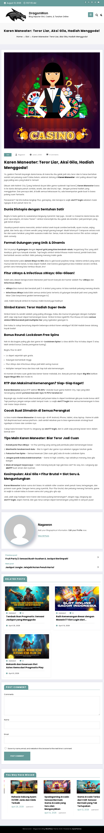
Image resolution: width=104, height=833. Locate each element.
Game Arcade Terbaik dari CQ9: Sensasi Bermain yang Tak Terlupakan (58, 801)
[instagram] (95, 2)
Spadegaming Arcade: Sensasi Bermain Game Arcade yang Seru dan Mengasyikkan (25, 802)
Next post (9, 564)
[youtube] (98, 2)
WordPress (49, 829)
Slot (7, 155)
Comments (9, 694)
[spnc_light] (101, 15)
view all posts (43, 536)
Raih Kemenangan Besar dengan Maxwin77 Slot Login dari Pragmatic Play (75, 618)
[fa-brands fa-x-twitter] (88, 2)
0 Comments (53, 155)
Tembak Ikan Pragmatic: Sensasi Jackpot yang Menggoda (25, 618)
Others (17, 783)
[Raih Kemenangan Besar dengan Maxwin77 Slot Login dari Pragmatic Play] (77, 598)
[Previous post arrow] (98, 557)
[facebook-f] (85, 2)
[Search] (96, 15)
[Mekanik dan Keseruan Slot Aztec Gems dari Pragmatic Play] (27, 646)
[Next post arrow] (98, 567)
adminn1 (12, 613)
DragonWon (38, 13)
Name (6, 720)
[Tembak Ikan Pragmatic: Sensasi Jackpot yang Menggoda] (27, 598)
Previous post (11, 555)
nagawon (21, 155)
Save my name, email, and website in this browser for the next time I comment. (40, 748)
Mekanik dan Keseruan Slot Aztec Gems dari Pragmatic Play (24, 666)
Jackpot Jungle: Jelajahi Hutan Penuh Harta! (29, 567)
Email (6, 734)
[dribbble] (92, 2)
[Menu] (90, 14)
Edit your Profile (75, 530)
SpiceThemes (77, 829)
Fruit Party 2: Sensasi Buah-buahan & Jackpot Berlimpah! (36, 558)
